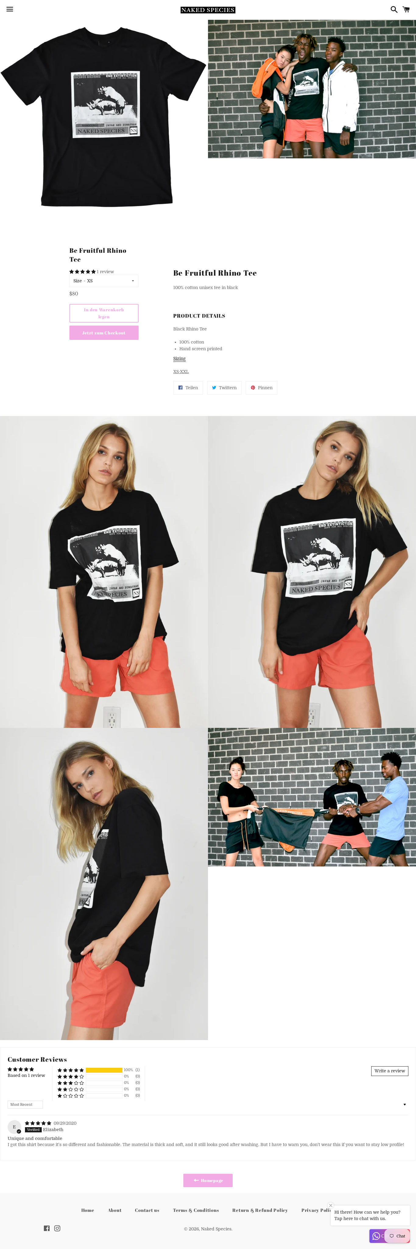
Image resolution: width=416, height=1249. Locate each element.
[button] (83, 271)
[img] (38, 1123)
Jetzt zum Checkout (104, 333)
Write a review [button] (390, 1070)
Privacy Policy (318, 1210)
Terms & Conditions (196, 1210)
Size (77, 280)
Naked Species (216, 1228)
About (115, 1210)
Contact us (147, 1210)
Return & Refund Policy (260, 1210)
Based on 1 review (26, 1075)
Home (87, 1210)
